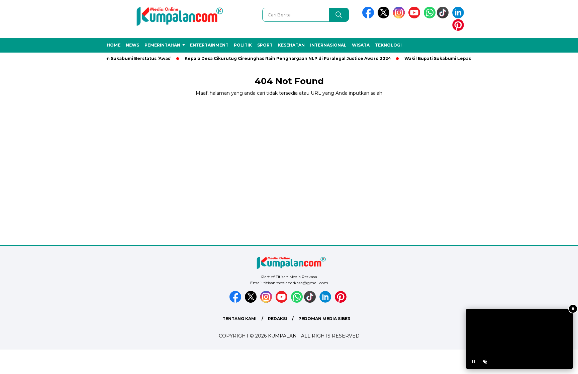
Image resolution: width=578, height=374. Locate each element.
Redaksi (277, 318)
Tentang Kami (239, 318)
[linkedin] (459, 16)
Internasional (328, 45)
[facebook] (369, 16)
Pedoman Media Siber (324, 318)
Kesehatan (291, 45)
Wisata (361, 45)
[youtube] (415, 16)
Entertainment (209, 45)
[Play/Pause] (473, 361)
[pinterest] (459, 29)
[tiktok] (444, 16)
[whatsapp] (430, 16)
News (132, 45)
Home (113, 45)
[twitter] (385, 16)
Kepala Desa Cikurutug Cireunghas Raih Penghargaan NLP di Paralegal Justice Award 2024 (282, 58)
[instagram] (400, 16)
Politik (243, 45)
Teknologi (388, 45)
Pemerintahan (162, 45)
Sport (265, 45)
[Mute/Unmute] (484, 361)
